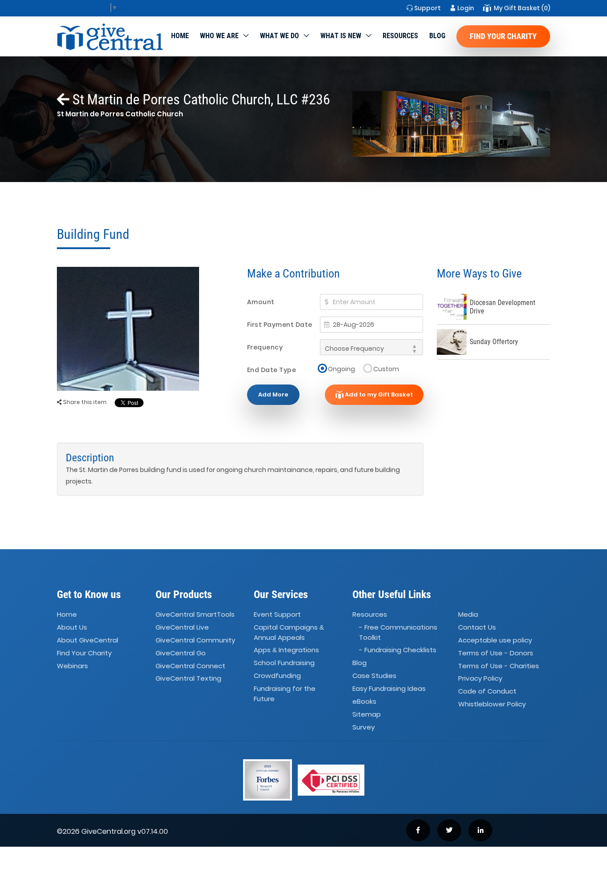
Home (180, 36)
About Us (72, 627)
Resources (400, 36)
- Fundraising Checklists (397, 650)
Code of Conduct (487, 691)
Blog (437, 36)
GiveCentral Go (181, 653)
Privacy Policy (480, 678)
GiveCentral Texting (188, 678)
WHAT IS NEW (340, 36)
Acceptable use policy (495, 640)
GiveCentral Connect (190, 665)
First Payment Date (279, 324)
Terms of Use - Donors (495, 653)
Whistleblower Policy (492, 704)
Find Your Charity (503, 36)
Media (468, 614)
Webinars (72, 665)
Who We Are (219, 36)
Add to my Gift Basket (378, 394)
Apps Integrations (286, 650)
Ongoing (341, 369)
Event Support (277, 614)
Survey (363, 727)
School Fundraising (284, 662)
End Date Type (271, 369)
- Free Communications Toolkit (398, 632)
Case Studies (374, 675)
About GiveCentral (87, 640)
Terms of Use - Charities (498, 665)
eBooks (364, 701)
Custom (386, 369)
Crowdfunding (277, 675)
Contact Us (477, 627)
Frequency (265, 347)
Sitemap (366, 714)
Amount (261, 301)
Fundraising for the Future (284, 693)
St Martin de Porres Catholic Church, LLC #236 (199, 99)
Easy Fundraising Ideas (389, 688)
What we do (279, 36)
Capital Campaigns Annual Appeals (289, 632)
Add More (273, 394)
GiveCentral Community (195, 640)
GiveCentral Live (182, 627)
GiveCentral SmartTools (195, 614)
